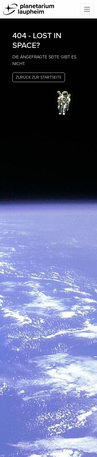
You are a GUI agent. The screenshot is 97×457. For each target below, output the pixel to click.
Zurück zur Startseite (39, 77)
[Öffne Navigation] (87, 9)
